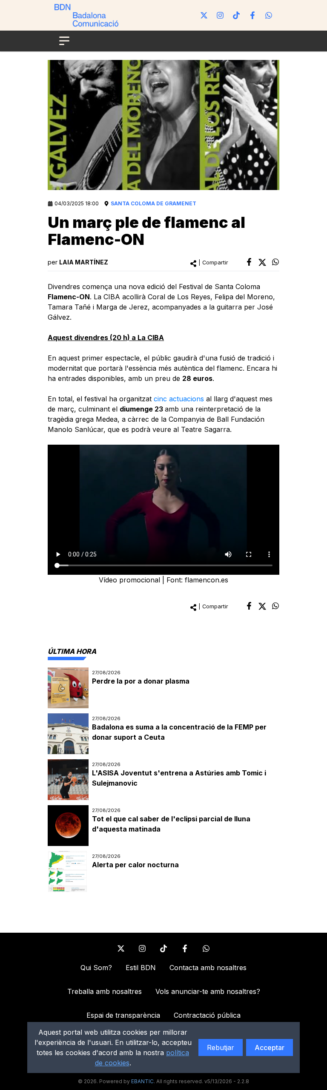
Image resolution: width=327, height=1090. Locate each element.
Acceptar (269, 1047)
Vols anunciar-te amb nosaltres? (207, 991)
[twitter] (262, 262)
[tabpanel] (163, 779)
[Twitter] (204, 15)
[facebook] (249, 262)
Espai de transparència (123, 1015)
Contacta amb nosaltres (208, 967)
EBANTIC (142, 1081)
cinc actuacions (179, 399)
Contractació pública (207, 1015)
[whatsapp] (275, 262)
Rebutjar (220, 1047)
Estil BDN (141, 967)
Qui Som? (96, 967)
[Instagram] (220, 15)
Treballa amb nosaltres (104, 991)
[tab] (72, 651)
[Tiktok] (236, 15)
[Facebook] (252, 15)
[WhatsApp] (268, 15)
